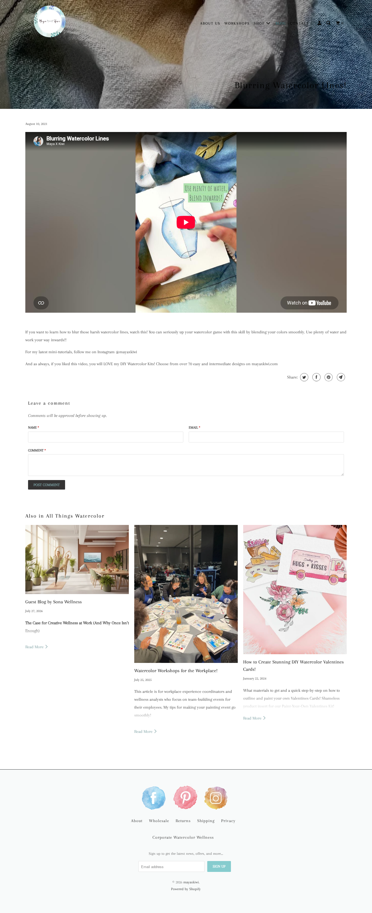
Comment (37, 450)
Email (194, 427)
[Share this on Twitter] (303, 377)
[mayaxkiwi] (49, 22)
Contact (299, 23)
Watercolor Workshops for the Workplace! (176, 670)
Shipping (206, 820)
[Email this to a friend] (340, 377)
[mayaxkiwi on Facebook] (155, 797)
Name (33, 427)
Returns (183, 820)
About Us (210, 23)
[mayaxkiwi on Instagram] (217, 797)
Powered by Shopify (186, 889)
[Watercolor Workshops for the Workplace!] (186, 594)
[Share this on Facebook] (316, 377)
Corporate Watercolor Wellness (183, 837)
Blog (281, 23)
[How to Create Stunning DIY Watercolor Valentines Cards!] (295, 589)
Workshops (237, 23)
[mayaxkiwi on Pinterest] (186, 797)
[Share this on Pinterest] (328, 377)
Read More (35, 646)
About (136, 820)
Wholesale (159, 820)
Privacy (228, 820)
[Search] (329, 23)
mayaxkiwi (191, 882)
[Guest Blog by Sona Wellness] (77, 559)
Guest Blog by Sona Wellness (53, 601)
